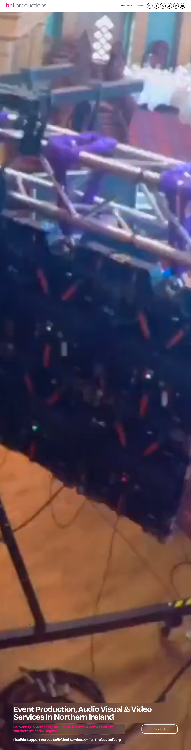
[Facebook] (156, 6)
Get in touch (159, 729)
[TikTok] (169, 6)
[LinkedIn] (176, 6)
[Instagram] (150, 6)
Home (122, 5)
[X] (163, 6)
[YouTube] (182, 6)
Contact (140, 5)
